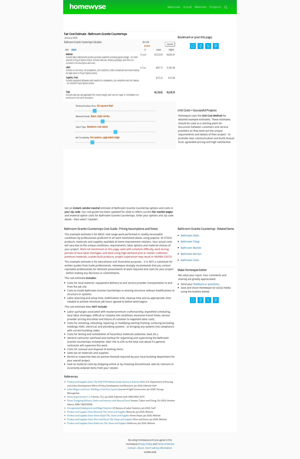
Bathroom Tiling (190, 241)
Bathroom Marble (191, 247)
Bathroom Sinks (190, 260)
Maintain (201, 7)
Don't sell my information (159, 447)
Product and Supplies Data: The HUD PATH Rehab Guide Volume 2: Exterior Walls (106, 381)
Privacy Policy (145, 443)
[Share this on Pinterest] (216, 46)
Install (187, 7)
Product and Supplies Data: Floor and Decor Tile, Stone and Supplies (100, 419)
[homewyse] (85, 7)
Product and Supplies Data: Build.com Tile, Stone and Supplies (97, 423)
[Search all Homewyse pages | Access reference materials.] (226, 8)
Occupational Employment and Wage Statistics (89, 408)
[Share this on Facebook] (200, 46)
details (73, 49)
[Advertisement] (150, 22)
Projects (215, 7)
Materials (174, 7)
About (141, 447)
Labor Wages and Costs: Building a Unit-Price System (92, 389)
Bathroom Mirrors (191, 253)
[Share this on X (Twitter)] (208, 46)
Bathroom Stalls (190, 235)
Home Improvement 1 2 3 (79, 396)
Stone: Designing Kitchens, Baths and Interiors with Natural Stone (98, 400)
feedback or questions (206, 284)
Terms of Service (165, 443)
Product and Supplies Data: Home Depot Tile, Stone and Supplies (98, 415)
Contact (132, 447)
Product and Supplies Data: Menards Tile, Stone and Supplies (96, 411)
